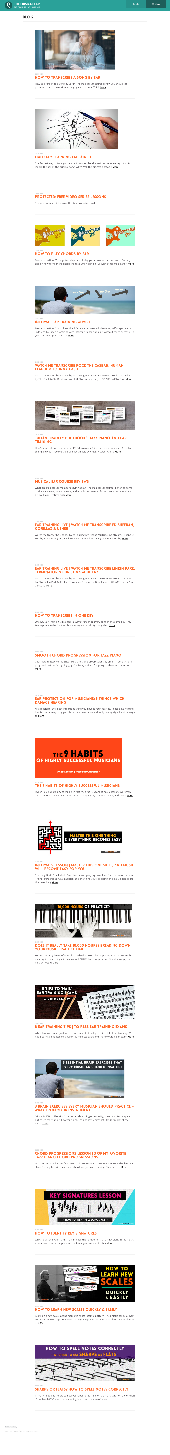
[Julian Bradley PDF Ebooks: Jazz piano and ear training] (85, 415)
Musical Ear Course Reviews (62, 481)
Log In (136, 4)
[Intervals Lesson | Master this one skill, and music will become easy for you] (85, 837)
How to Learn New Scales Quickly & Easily (76, 1309)
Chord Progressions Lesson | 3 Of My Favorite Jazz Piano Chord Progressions (80, 1155)
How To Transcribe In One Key (64, 615)
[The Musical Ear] (24, 5)
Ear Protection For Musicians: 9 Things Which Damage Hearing (79, 700)
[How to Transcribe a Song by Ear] (85, 50)
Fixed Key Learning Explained (63, 157)
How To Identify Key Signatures (66, 1233)
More (103, 87)
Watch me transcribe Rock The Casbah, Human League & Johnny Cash (79, 367)
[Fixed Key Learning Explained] (85, 129)
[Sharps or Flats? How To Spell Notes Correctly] (85, 1363)
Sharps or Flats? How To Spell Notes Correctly (81, 1389)
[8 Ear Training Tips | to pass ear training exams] (85, 1002)
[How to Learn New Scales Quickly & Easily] (85, 1283)
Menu (157, 4)
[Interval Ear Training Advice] (85, 300)
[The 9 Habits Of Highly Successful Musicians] (85, 758)
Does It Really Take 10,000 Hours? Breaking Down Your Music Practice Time (83, 947)
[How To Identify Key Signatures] (85, 1207)
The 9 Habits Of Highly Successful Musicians (77, 785)
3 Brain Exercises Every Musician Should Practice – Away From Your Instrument (84, 1108)
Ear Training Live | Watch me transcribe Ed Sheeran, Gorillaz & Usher (84, 527)
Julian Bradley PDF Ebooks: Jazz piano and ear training (81, 440)
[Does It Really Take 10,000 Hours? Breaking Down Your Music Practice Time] (85, 920)
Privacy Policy (11, 1427)
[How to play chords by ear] (85, 235)
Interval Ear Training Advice (63, 322)
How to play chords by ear (62, 254)
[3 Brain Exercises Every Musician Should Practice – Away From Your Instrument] (85, 1078)
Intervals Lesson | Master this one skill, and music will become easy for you (84, 867)
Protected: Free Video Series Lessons (70, 196)
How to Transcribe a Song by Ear (67, 77)
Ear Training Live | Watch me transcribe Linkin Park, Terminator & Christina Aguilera (85, 570)
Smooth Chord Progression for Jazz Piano (78, 655)
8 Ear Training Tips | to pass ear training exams (81, 1026)
